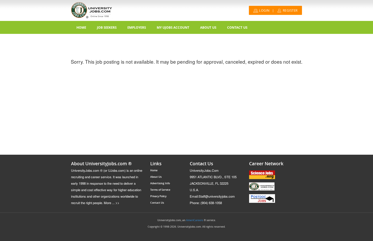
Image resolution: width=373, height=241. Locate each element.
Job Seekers (107, 27)
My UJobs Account (173, 27)
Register (290, 10)
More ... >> (111, 202)
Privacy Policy (158, 196)
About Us (208, 27)
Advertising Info (160, 183)
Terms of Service (160, 189)
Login (264, 10)
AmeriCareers (194, 220)
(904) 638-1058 (206, 202)
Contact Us (237, 27)
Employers (136, 27)
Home (81, 27)
